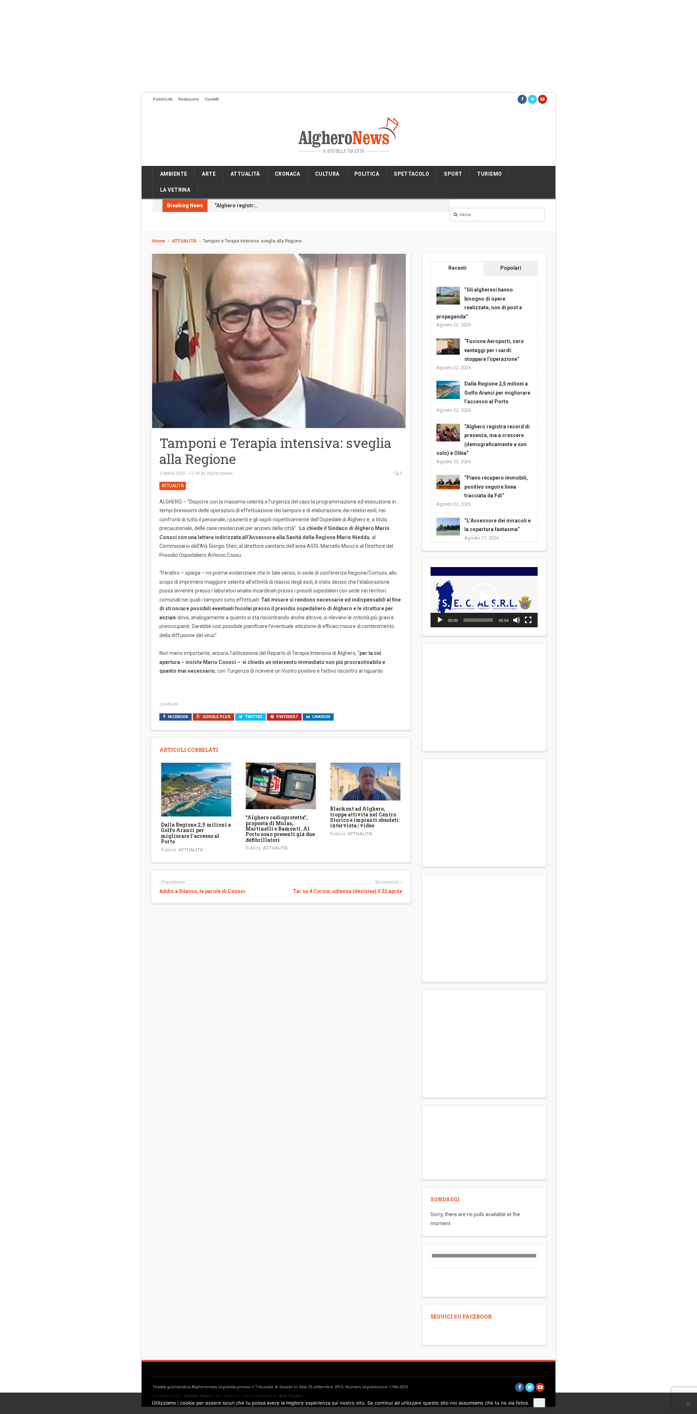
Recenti (457, 268)
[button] (483, 597)
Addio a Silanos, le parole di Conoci (202, 891)
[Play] (440, 620)
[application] (484, 597)
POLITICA (366, 174)
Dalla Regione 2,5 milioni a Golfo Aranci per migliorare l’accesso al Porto (196, 833)
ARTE (209, 174)
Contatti (212, 99)
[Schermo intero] (528, 620)
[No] (688, 1403)
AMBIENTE (173, 174)
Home (158, 241)
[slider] (478, 620)
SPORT (453, 174)
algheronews (220, 473)
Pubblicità (162, 99)
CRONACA (287, 174)
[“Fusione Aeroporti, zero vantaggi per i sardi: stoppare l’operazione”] (448, 346)
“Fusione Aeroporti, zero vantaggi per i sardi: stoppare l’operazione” (494, 350)
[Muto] (516, 620)
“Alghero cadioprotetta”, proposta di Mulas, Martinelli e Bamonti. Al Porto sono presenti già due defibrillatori (280, 828)
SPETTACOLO (411, 174)
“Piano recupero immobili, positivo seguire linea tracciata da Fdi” (496, 486)
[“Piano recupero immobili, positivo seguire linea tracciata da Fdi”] (448, 482)
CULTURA (327, 174)
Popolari (510, 268)
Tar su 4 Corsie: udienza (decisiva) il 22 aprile (347, 891)
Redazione (188, 99)
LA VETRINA (175, 190)
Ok (539, 1403)
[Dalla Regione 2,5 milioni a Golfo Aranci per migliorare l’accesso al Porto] (196, 789)
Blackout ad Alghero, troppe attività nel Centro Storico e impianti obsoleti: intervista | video (365, 817)
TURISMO (489, 174)
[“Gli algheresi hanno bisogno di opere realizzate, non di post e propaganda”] (448, 295)
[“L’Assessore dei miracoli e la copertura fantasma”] (448, 526)
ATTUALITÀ (245, 174)
